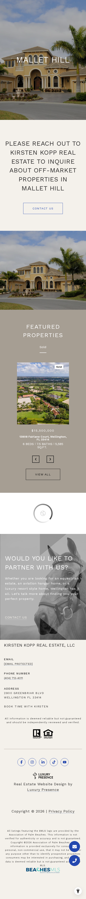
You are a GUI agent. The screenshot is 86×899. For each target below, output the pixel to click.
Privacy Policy (62, 811)
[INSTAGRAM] (32, 762)
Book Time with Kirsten (26, 706)
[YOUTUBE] (65, 762)
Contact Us (43, 208)
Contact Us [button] (16, 617)
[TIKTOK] (54, 762)
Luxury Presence (43, 789)
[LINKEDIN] (43, 762)
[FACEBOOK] (21, 762)
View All (43, 474)
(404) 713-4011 (13, 678)
